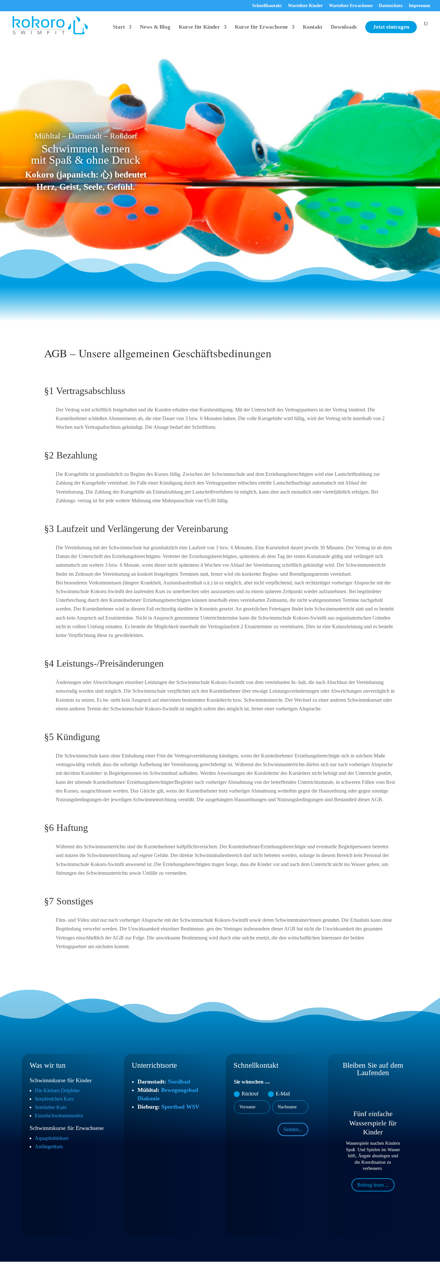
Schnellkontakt (267, 6)
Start (119, 27)
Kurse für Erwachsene (261, 27)
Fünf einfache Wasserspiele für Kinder (373, 1123)
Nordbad (179, 1081)
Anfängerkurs (49, 1146)
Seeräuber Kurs (50, 1107)
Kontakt (312, 27)
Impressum (419, 6)
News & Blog (155, 27)
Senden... (292, 1129)
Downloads (344, 27)
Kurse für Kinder (199, 27)
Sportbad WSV (180, 1106)
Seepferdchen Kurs (54, 1099)
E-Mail (283, 1093)
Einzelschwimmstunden (59, 1115)
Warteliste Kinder (305, 6)
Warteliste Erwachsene (351, 6)
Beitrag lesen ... (373, 1185)
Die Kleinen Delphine (57, 1090)
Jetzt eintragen (391, 27)
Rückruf (250, 1093)
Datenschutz (391, 6)
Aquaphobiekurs (52, 1138)
